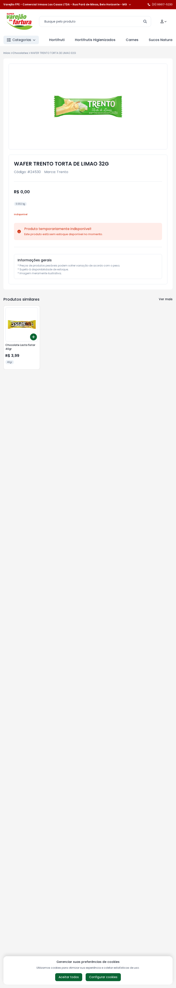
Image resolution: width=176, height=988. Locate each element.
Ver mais (166, 299)
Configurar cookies (103, 977)
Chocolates (20, 53)
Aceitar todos (69, 977)
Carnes (132, 39)
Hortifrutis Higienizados (95, 39)
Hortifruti (57, 39)
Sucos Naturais (162, 39)
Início (6, 53)
